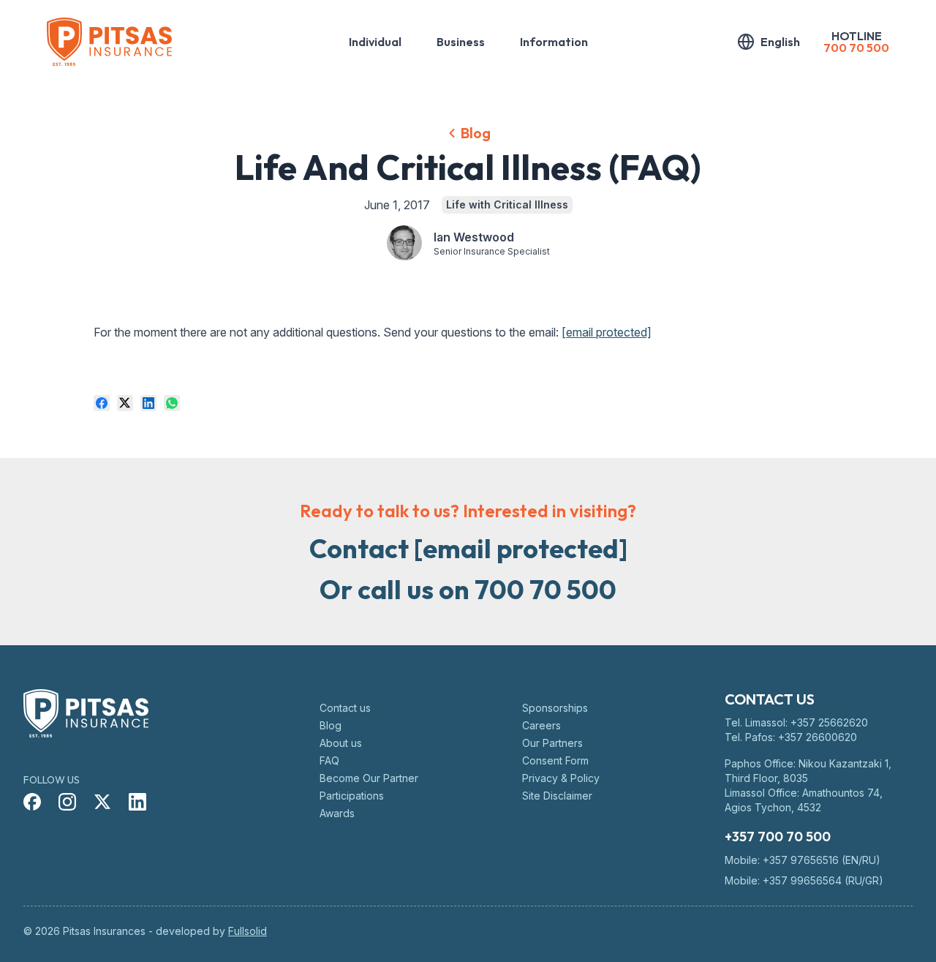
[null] (102, 403)
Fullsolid (247, 931)
